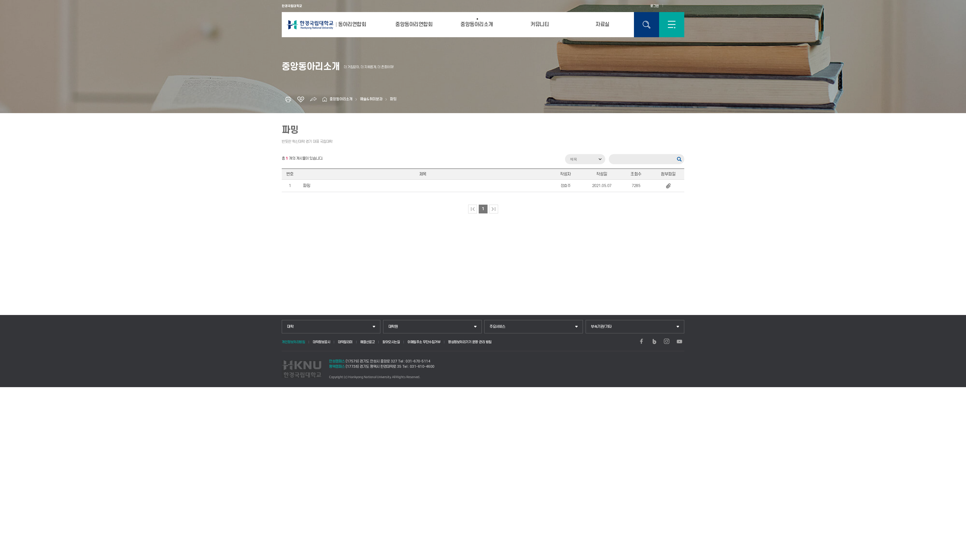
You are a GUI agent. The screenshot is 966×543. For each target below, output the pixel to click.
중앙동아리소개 (476, 24)
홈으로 (324, 99)
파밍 (393, 99)
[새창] (641, 341)
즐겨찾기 (300, 99)
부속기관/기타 (601, 327)
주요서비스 (497, 327)
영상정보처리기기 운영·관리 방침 (470, 342)
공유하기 (313, 99)
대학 (290, 327)
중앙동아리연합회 (413, 24)
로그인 (654, 6)
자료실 (602, 24)
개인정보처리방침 (293, 342)
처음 (472, 209)
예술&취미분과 (371, 99)
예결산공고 (367, 342)
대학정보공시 (321, 342)
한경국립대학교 (292, 6)
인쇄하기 (288, 99)
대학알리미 (345, 342)
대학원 (393, 327)
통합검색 (646, 24)
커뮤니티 (539, 24)
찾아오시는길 (391, 342)
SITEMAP (671, 24)
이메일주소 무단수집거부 (424, 342)
